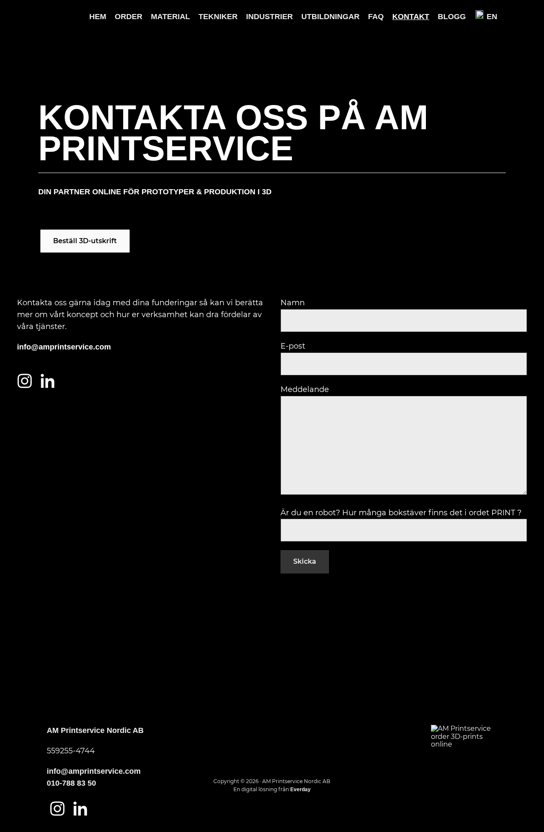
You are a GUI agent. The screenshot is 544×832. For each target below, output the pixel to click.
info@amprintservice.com (64, 347)
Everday (300, 789)
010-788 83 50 (71, 783)
